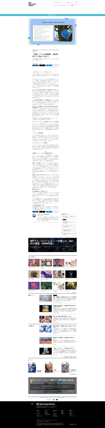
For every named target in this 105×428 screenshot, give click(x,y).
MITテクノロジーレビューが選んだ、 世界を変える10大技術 (51, 381)
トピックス (58, 5)
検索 (68, 2)
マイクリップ (64, 2)
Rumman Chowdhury (56, 322)
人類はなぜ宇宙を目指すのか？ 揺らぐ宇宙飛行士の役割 (69, 233)
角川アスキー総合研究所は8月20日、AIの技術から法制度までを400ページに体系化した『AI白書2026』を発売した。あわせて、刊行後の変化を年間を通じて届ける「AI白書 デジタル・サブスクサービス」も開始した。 (64, 299)
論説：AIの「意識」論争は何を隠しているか (62, 316)
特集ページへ (71, 249)
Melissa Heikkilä (35, 63)
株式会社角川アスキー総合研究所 (44, 421)
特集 (61, 5)
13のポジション (43, 168)
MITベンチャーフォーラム (72, 416)
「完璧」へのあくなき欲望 (56, 371)
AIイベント (34, 80)
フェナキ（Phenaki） (50, 83)
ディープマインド (43, 206)
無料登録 (46, 412)
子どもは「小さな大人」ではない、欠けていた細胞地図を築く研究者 (69, 229)
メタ (49, 209)
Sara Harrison (55, 354)
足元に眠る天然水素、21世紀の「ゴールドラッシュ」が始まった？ (70, 226)
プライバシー (63, 414)
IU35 (54, 5)
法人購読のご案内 (47, 414)
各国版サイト (71, 413)
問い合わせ (38, 413)
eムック (65, 5)
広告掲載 (54, 414)
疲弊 (43, 181)
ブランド (54, 412)
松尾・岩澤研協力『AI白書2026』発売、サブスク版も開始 (69, 221)
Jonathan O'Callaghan (56, 312)
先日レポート (34, 155)
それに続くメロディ (49, 75)
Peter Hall (55, 344)
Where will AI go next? (35, 52)
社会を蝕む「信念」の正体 (73, 371)
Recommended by (71, 292)
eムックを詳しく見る (72, 374)
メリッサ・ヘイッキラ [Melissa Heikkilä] (43, 214)
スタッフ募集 (55, 413)
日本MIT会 (70, 414)
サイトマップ (38, 414)
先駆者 (45, 174)
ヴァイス (38, 196)
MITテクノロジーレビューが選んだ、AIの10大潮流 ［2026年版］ (52, 242)
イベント (68, 5)
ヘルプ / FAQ (38, 412)
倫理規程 (62, 412)
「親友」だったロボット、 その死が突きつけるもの (63, 348)
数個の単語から (55, 74)
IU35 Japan (70, 412)
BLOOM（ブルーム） (35, 109)
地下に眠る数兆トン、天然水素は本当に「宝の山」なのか (69, 216)
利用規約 (62, 413)
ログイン (60, 2)
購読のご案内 (56, 2)
